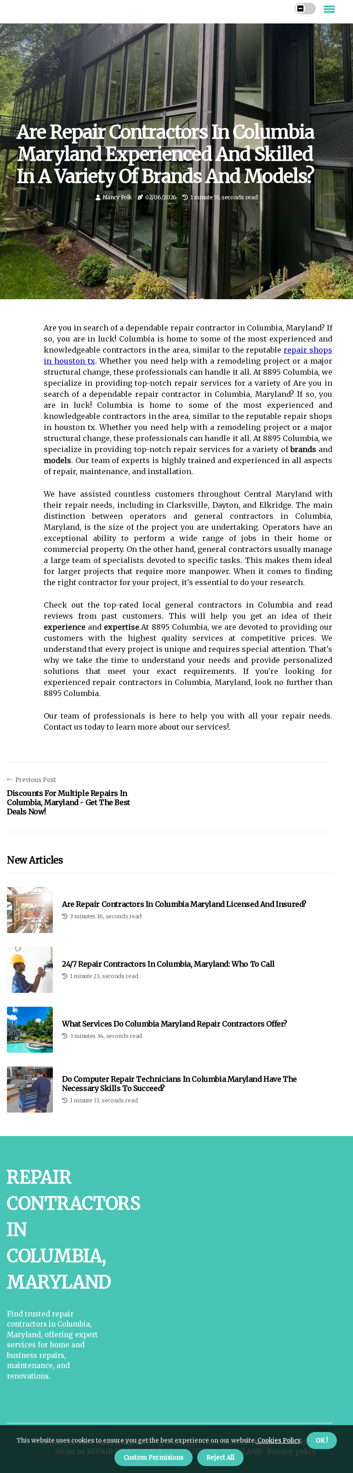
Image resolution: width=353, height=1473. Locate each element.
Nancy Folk (116, 197)
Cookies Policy (278, 1440)
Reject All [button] (220, 1457)
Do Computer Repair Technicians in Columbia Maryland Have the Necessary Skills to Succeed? (179, 1083)
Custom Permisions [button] (153, 1457)
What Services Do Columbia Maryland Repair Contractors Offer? (174, 1024)
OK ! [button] (322, 1440)
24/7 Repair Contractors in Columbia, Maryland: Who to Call (168, 964)
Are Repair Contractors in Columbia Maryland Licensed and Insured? (184, 904)
